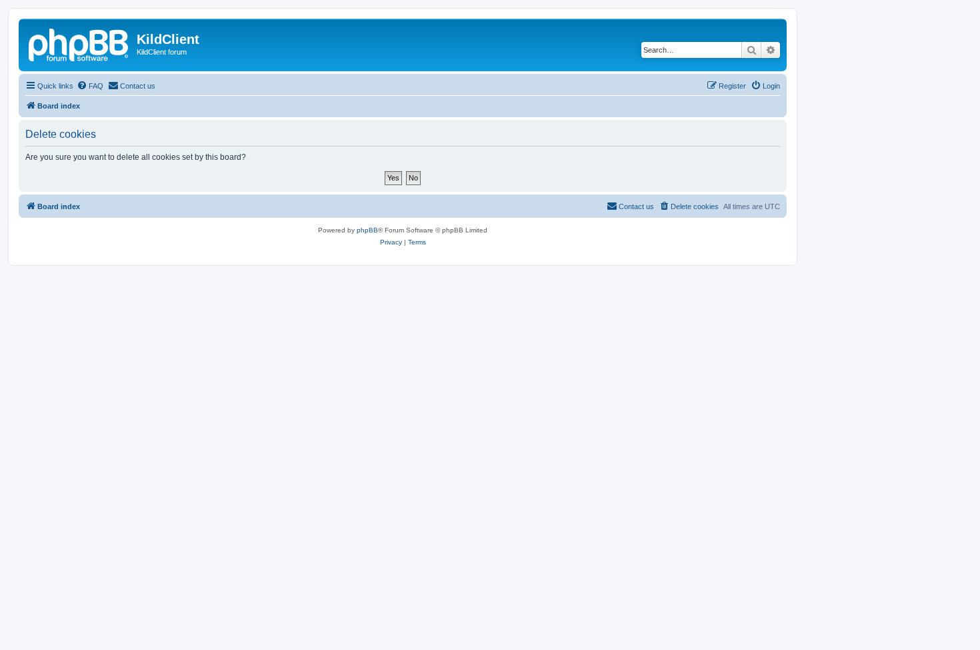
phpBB (367, 230)
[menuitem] (90, 86)
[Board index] (79, 43)
